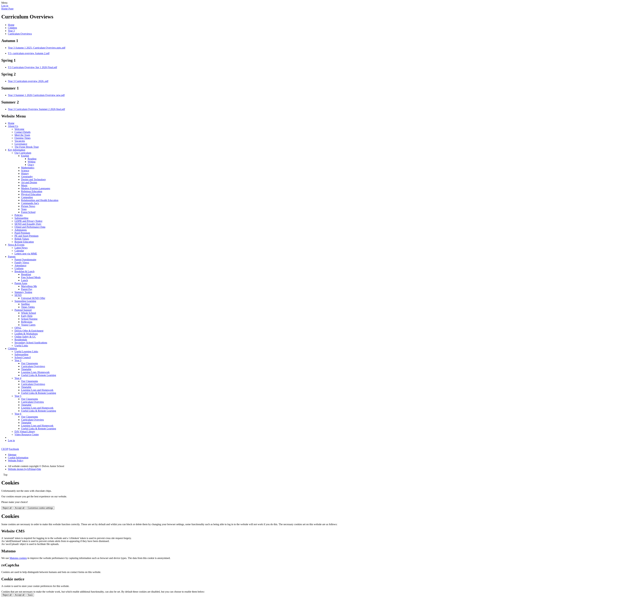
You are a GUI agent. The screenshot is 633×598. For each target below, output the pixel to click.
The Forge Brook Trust (27, 146)
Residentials (21, 339)
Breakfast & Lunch (24, 271)
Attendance (20, 265)
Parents (11, 256)
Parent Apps (21, 283)
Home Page (7, 8)
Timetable (26, 369)
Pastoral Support (23, 310)
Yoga (24, 209)
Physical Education (31, 194)
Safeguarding (21, 218)
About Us (13, 126)
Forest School (28, 212)
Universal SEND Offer (33, 298)
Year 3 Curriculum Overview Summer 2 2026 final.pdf (36, 109)
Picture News (28, 206)
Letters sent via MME (26, 253)
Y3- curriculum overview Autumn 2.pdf (28, 53)
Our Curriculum (23, 152)
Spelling (25, 304)
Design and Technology (33, 179)
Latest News (21, 247)
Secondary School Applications (31, 342)
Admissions (21, 229)
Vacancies (20, 141)
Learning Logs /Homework (35, 372)
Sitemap (12, 454)
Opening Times (22, 138)
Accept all (19, 508)
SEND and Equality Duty (28, 224)
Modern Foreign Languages (35, 188)
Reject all (7, 508)
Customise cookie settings (40, 508)
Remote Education (24, 241)
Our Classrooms (29, 363)
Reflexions (26, 321)
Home (11, 24)
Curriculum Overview (32, 401)
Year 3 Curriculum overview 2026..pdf (28, 81)
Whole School (28, 313)
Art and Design (29, 182)
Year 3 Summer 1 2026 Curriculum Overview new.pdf (36, 95)
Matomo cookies (18, 558)
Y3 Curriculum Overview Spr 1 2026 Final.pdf (32, 67)
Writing (31, 161)
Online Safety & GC (25, 336)
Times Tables (28, 307)
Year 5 (18, 396)
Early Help (26, 315)
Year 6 (18, 413)
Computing (27, 197)
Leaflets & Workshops (26, 333)
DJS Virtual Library (25, 431)
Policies (19, 215)
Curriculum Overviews (20, 33)
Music (24, 185)
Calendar (19, 250)
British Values (22, 238)
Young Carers (28, 324)
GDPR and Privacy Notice (28, 221)
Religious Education (31, 191)
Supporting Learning (25, 301)
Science (25, 170)
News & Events (16, 244)
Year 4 (18, 378)
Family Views (22, 262)
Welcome (19, 129)
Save (30, 595)
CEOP (4, 449)
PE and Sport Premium (26, 235)
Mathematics (27, 167)
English (25, 155)
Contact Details (22, 132)
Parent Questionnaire (25, 259)
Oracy (31, 164)
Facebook (14, 449)
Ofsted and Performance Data (30, 227)
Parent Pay (26, 289)
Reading (32, 158)
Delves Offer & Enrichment (29, 330)
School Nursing (29, 318)
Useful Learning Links (26, 351)
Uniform (19, 268)
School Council (23, 357)
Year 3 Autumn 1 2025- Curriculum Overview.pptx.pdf (36, 47)
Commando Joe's (30, 203)
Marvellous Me (29, 286)
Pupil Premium (22, 232)
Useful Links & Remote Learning (38, 375)
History (25, 173)
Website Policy (15, 460)
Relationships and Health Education (39, 200)
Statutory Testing (23, 292)
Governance (21, 143)
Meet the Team (22, 135)
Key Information (16, 149)
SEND (18, 295)
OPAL (18, 327)
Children (12, 27)
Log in (4, 5)
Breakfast (26, 274)
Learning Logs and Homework (37, 390)
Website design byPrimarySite (24, 469)
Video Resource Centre (27, 434)
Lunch (24, 280)
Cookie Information (18, 457)
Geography (27, 176)
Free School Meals (31, 277)
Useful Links (21, 345)
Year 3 (11, 30)
